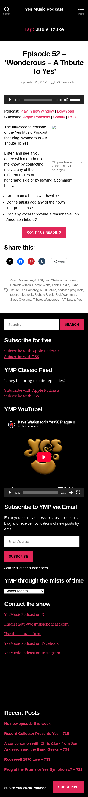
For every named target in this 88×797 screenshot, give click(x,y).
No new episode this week (27, 723)
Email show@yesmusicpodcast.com (36, 624)
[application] (44, 99)
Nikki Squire (48, 290)
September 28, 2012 (33, 82)
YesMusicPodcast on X (24, 614)
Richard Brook (44, 294)
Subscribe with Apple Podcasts (32, 351)
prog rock (76, 290)
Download (65, 111)
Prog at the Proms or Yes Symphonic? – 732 (43, 769)
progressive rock (21, 294)
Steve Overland (20, 299)
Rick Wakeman (66, 294)
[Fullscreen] (78, 492)
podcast (63, 290)
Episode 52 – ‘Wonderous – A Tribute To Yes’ (44, 62)
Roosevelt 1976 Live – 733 (27, 759)
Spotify (59, 117)
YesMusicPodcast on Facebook (31, 643)
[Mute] (66, 100)
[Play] (10, 100)
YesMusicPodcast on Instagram (32, 653)
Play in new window (37, 111)
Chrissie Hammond (64, 280)
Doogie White (41, 285)
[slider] (76, 99)
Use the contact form (22, 633)
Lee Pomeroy (29, 290)
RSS (72, 117)
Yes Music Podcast (44, 9)
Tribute (37, 299)
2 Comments (65, 82)
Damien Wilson (20, 285)
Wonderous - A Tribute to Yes (63, 299)
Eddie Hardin (60, 285)
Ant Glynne (41, 280)
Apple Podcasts (36, 117)
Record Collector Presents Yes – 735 (36, 733)
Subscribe (18, 556)
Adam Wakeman (21, 280)
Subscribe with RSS (21, 357)
